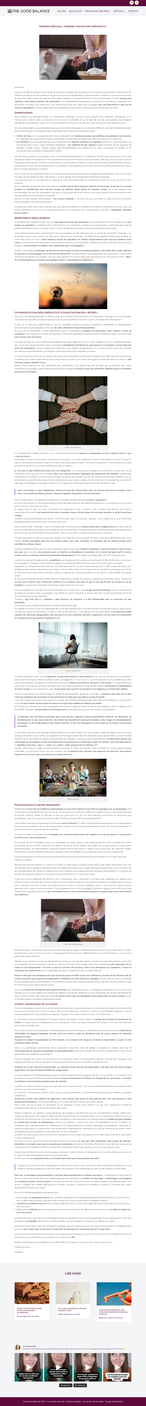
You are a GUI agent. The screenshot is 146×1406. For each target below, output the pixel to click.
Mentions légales (73, 1401)
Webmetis (118, 1401)
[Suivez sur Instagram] (132, 3)
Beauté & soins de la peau (111, 1317)
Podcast (133, 11)
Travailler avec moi (97, 11)
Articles (118, 11)
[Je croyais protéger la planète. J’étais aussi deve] (58, 1367)
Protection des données (93, 1401)
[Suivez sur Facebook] (137, 3)
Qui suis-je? (75, 11)
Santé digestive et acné (28, 1316)
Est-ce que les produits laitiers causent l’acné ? (72, 1309)
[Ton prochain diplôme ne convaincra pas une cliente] (117, 1367)
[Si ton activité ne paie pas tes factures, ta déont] (29, 1367)
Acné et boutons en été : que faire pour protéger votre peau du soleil (113, 1312)
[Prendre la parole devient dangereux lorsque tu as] (88, 1367)
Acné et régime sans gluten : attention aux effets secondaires (29, 1310)
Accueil (61, 11)
